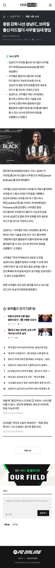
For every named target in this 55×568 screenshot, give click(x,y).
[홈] (4, 16)
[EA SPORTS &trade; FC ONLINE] (27, 552)
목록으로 (27, 451)
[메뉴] (50, 5)
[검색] (4, 5)
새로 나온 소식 (32, 16)
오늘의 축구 (15, 16)
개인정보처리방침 (32, 558)
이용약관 (20, 558)
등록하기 (43, 513)
